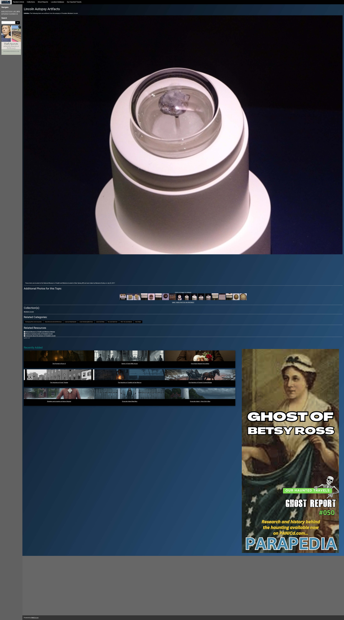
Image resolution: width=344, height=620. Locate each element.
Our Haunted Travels (74, 2)
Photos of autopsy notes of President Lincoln (39, 334)
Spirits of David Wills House (130, 363)
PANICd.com (35, 617)
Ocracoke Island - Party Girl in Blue (200, 401)
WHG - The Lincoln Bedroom (126, 321)
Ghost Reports (43, 2)
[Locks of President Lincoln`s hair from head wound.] (236, 297)
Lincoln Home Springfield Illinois (86, 321)
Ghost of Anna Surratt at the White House (53, 321)
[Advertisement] (183, 268)
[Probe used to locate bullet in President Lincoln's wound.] (222, 297)
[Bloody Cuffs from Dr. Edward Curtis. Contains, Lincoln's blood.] (123, 297)
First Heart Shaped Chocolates (200, 363)
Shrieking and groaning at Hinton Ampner (59, 401)
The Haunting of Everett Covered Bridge (200, 382)
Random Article (18, 2)
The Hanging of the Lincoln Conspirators (33, 321)
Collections (31, 2)
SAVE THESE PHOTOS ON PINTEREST (183, 302)
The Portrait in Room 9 (59, 363)
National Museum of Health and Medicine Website (40, 332)
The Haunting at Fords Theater (59, 382)
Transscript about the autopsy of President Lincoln (41, 336)
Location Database (57, 2)
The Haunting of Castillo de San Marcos (129, 382)
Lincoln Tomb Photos (100, 321)
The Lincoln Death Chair (112, 321)
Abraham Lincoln (29, 312)
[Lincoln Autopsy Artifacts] (183, 135)
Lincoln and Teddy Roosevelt (70, 321)
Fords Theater (138, 321)
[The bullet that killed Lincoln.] (179, 297)
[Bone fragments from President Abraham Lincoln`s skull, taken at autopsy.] (165, 297)
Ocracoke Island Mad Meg (129, 401)
